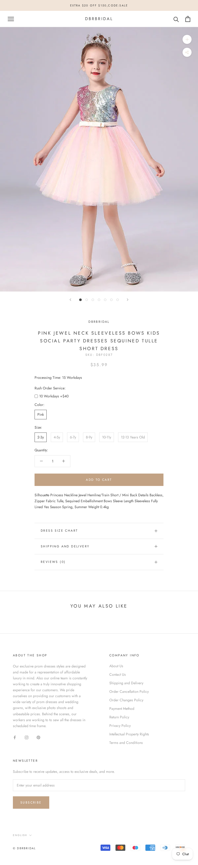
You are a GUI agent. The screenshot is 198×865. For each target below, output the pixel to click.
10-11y (106, 437)
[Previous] (70, 299)
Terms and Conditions (126, 742)
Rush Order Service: (50, 388)
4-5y (57, 437)
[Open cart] (187, 19)
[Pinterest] (38, 737)
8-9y (89, 437)
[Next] (127, 299)
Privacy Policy (120, 725)
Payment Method (121, 708)
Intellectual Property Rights (129, 734)
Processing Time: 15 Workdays (58, 377)
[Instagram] (26, 737)
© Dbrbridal (24, 848)
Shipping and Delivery (65, 546)
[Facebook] (14, 737)
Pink (40, 414)
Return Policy (119, 717)
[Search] (176, 19)
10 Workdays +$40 (54, 396)
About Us (116, 666)
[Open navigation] (11, 19)
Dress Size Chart (59, 530)
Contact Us (117, 674)
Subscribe (31, 802)
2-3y (40, 437)
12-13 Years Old (133, 437)
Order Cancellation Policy (129, 691)
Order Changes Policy (126, 700)
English (20, 835)
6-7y (73, 437)
